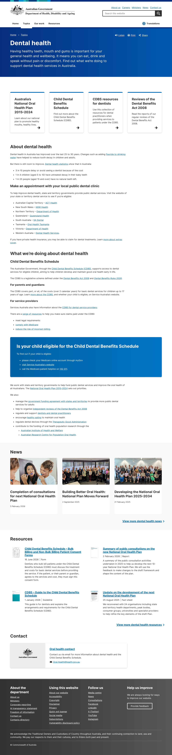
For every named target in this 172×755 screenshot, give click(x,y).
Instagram (93, 719)
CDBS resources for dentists (105, 101)
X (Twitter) (93, 711)
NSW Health (42, 207)
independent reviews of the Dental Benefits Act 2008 (60, 409)
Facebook (93, 704)
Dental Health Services (47, 233)
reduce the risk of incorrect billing (33, 329)
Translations (153, 23)
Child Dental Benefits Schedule (63, 103)
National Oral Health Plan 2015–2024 (49, 388)
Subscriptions (56, 719)
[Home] (42, 10)
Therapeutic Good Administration (69, 421)
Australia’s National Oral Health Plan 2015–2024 (25, 105)
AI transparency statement (23, 708)
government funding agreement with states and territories (57, 401)
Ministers (136, 7)
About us (115, 7)
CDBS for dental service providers (79, 307)
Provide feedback (140, 706)
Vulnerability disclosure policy (64, 723)
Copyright (54, 700)
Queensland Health (39, 215)
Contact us (155, 7)
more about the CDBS (42, 294)
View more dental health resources (139, 624)
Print (133, 35)
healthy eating (34, 417)
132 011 (63, 369)
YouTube (92, 715)
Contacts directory (19, 719)
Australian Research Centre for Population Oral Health (48, 434)
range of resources (32, 314)
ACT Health (51, 202)
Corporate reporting (20, 704)
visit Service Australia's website (38, 364)
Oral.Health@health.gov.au (66, 662)
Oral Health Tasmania (38, 224)
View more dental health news (142, 521)
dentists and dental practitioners (54, 413)
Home (15, 23)
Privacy (53, 707)
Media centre (94, 692)
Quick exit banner (58, 711)
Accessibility (55, 696)
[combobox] (128, 13)
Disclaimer (54, 704)
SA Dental (38, 220)
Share (145, 35)
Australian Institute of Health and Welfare (42, 430)
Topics (26, 23)
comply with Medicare (27, 324)
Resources (54, 23)
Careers (126, 7)
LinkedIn (92, 707)
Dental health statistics (56, 164)
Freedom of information (22, 712)
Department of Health (48, 211)
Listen (121, 35)
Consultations (95, 700)
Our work (39, 23)
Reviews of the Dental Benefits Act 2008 (144, 103)
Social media (55, 715)
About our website (58, 692)
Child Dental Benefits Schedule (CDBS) (71, 268)
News (145, 7)
